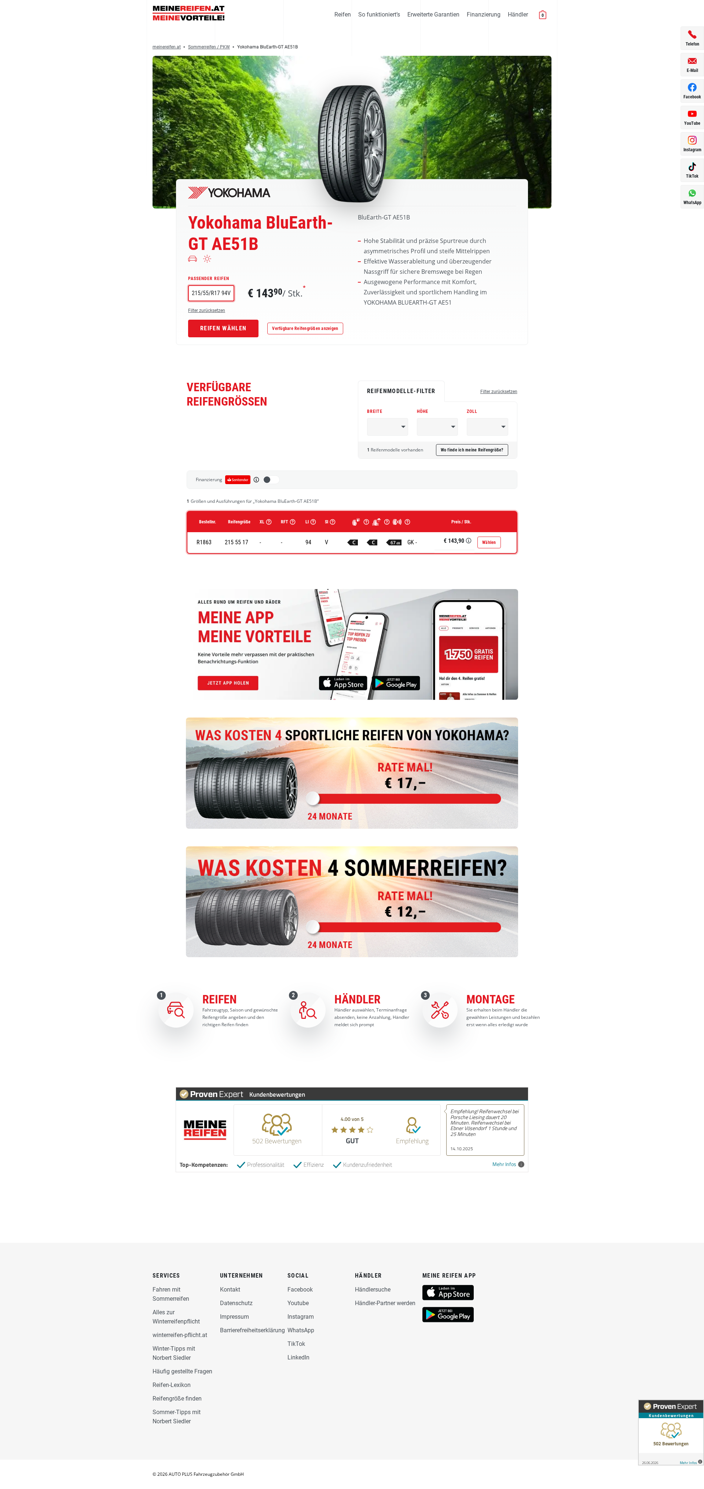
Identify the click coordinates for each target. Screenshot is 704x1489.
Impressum (234, 1316)
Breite (374, 411)
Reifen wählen (223, 328)
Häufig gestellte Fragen (182, 1371)
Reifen (342, 14)
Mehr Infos (504, 1164)
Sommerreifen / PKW (209, 47)
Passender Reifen (208, 278)
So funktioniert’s (379, 14)
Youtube (298, 1303)
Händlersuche (372, 1289)
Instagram (300, 1316)
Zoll (472, 411)
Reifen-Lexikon (172, 1384)
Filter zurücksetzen (206, 310)
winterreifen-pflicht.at (180, 1335)
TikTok (296, 1343)
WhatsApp (300, 1330)
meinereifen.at (167, 47)
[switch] (271, 479)
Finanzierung (483, 14)
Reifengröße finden (177, 1398)
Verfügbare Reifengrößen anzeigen (305, 328)
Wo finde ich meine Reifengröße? (472, 450)
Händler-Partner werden (385, 1303)
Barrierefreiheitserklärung (252, 1330)
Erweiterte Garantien (433, 14)
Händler (518, 14)
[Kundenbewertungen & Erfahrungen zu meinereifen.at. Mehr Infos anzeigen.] (671, 1432)
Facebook (300, 1289)
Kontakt (230, 1289)
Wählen (489, 542)
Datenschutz (236, 1303)
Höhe (422, 411)
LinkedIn (298, 1357)
